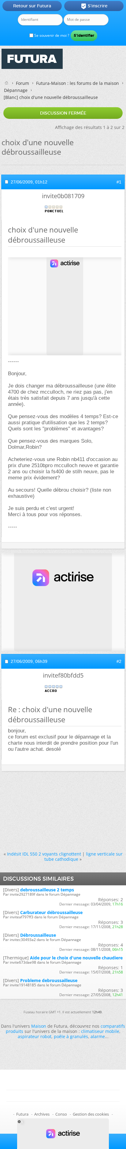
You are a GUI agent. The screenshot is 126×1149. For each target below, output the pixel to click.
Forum (22, 83)
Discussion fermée (63, 113)
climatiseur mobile (100, 1031)
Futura (22, 1114)
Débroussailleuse (38, 935)
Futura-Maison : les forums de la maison (77, 83)
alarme (98, 1036)
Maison (38, 1026)
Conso (61, 1114)
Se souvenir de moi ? (51, 35)
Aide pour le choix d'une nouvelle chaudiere (76, 958)
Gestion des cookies (91, 1114)
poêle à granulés (71, 1036)
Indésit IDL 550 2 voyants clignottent (44, 854)
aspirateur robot (34, 1036)
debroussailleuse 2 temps (47, 890)
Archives (42, 1114)
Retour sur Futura (32, 6)
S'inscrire (94, 6)
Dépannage (16, 90)
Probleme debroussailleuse (48, 980)
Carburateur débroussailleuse (51, 912)
